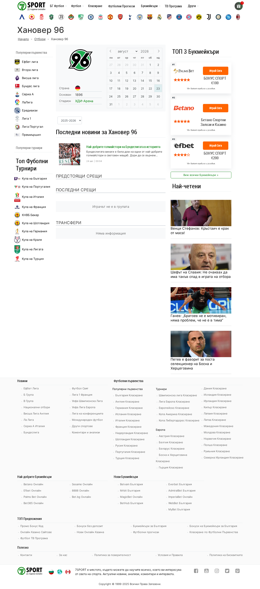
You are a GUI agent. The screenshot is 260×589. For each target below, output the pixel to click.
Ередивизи (30, 110)
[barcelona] (150, 17)
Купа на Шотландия (35, 223)
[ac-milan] (238, 17)
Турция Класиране (127, 458)
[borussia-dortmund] (199, 17)
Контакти (26, 555)
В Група (28, 401)
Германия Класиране (129, 407)
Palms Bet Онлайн (35, 496)
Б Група (29, 394)
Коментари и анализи (86, 432)
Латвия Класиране (216, 413)
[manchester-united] (110, 17)
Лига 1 (26, 118)
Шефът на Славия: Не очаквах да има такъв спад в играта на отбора (201, 274)
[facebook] (196, 571)
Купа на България (34, 178)
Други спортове (82, 426)
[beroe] (81, 17)
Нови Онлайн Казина (90, 532)
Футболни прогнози (146, 532)
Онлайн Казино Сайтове (36, 532)
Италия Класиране (127, 420)
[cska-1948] (42, 17)
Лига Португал (32, 126)
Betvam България (131, 484)
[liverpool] (101, 17)
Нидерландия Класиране (131, 433)
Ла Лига (29, 419)
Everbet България (180, 484)
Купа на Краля (32, 239)
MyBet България (179, 509)
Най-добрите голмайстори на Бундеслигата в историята (123, 147)
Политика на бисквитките (226, 555)
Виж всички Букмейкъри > (201, 175)
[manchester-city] (140, 17)
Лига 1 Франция (82, 394)
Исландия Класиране (217, 394)
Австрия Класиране (171, 436)
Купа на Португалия (36, 186)
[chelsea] (91, 17)
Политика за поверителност (112, 555)
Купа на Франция (34, 207)
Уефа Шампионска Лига (87, 401)
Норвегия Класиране (217, 438)
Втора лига (30, 70)
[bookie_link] (201, 115)
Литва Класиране (215, 419)
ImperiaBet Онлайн (180, 496)
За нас (63, 555)
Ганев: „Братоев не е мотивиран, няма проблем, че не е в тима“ (198, 318)
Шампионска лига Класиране (178, 395)
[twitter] (227, 571)
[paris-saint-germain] (179, 17)
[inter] (218, 17)
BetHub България (131, 503)
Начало (23, 39)
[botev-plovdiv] (71, 17)
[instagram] (216, 571)
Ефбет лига (30, 61)
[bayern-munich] (189, 17)
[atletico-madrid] (169, 17)
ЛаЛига (27, 102)
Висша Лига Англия (36, 413)
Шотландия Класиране (130, 439)
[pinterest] (237, 571)
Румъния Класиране (217, 451)
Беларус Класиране (172, 448)
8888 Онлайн (80, 490)
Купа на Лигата (32, 249)
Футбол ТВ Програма (34, 538)
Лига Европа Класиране (174, 401)
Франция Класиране (128, 426)
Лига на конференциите (87, 413)
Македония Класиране (218, 426)
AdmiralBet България (181, 490)
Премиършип (31, 134)
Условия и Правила (170, 555)
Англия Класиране (127, 401)
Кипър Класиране (215, 407)
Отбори (40, 39)
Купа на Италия (33, 196)
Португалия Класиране (130, 451)
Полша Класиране (215, 445)
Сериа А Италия (34, 426)
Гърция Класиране (171, 467)
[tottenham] (130, 17)
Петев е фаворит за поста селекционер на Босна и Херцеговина (193, 363)
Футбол (76, 6)
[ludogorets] (51, 17)
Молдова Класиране (217, 432)
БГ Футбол (57, 6)
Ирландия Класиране (218, 401)
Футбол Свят (80, 388)
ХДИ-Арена (84, 101)
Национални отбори (37, 407)
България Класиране (129, 395)
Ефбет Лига (31, 388)
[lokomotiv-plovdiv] (61, 17)
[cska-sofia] (32, 17)
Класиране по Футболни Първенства (214, 532)
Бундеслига (31, 432)
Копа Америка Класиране (175, 414)
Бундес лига (30, 86)
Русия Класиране (126, 445)
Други (192, 6)
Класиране (95, 6)
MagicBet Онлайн (131, 496)
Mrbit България (130, 490)
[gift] (239, 6)
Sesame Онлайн (82, 484)
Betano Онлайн (33, 484)
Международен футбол (87, 419)
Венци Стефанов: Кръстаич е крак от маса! (200, 230)
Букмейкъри (149, 6)
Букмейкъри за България (149, 526)
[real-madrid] (159, 17)
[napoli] (228, 17)
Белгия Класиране (171, 442)
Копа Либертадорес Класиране (179, 420)
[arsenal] (120, 17)
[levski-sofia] (22, 17)
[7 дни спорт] (32, 5)
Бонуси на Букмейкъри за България (213, 526)
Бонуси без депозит (90, 526)
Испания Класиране (128, 414)
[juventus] (209, 17)
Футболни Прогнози (121, 6)
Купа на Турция (33, 258)
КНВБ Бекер (30, 215)
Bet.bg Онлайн (81, 496)
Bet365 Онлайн (33, 503)
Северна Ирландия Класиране (224, 457)
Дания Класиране (215, 388)
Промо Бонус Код (31, 526)
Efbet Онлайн (32, 490)
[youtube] (206, 571)
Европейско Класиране (174, 407)
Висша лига (30, 78)
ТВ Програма (173, 6)
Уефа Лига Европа (83, 407)
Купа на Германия (34, 231)
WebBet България (180, 503)
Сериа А (28, 94)
